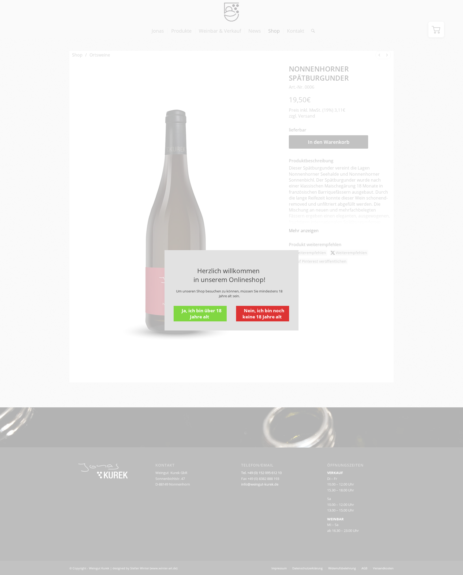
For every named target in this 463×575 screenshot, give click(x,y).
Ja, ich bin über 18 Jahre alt (202, 313)
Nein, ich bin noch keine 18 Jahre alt (263, 313)
